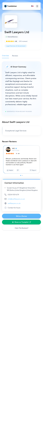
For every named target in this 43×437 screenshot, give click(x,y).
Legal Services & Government (16, 46)
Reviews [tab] (15, 56)
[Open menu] (37, 6)
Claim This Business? (21, 228)
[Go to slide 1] (20, 175)
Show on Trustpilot (21, 222)
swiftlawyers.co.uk (14, 203)
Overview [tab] (5, 56)
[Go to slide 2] (22, 175)
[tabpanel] (21, 118)
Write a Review (21, 216)
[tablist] (21, 55)
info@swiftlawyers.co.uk (16, 199)
